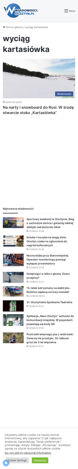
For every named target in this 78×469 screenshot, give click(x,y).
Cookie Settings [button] (17, 460)
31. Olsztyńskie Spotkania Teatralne (49, 302)
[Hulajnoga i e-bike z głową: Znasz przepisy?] (13, 277)
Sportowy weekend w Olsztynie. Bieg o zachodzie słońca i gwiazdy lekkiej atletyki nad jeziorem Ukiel (50, 223)
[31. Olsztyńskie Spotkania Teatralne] (13, 306)
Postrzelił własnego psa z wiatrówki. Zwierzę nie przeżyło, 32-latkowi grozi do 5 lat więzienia (50, 338)
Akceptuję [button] (40, 460)
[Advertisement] (39, 162)
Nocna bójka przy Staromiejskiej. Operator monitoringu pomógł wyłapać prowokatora (48, 259)
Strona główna (14, 27)
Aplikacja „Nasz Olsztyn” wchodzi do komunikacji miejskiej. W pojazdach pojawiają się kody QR (50, 320)
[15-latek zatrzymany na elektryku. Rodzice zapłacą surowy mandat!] (13, 291)
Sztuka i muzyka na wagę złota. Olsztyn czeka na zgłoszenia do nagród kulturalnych (47, 241)
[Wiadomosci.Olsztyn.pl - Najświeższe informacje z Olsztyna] (22, 11)
